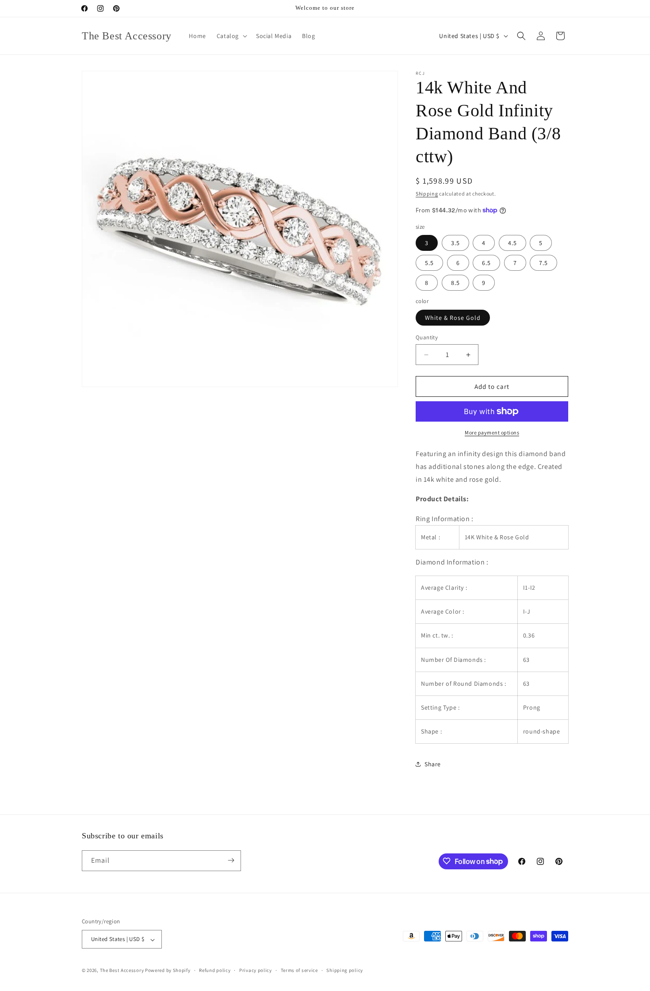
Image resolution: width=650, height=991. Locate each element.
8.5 (455, 283)
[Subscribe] (231, 860)
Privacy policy (255, 970)
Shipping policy (344, 970)
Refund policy (214, 970)
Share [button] (432, 764)
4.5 (512, 243)
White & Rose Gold (453, 318)
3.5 (455, 243)
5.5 (429, 263)
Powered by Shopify (168, 971)
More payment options (492, 432)
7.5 (543, 263)
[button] (231, 36)
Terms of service (299, 970)
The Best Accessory (122, 971)
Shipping (427, 193)
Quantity (427, 337)
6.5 (486, 263)
